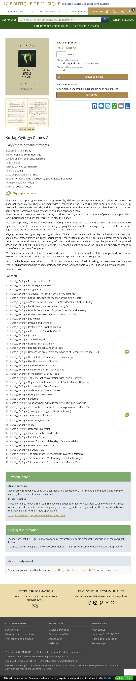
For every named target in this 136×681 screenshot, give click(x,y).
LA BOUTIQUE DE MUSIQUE (32, 3)
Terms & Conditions (26, 660)
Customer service (14, 656)
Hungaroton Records (69, 570)
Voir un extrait (27, 129)
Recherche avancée (122, 19)
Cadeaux (53, 643)
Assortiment (56, 623)
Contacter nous (15, 623)
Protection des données (19, 638)
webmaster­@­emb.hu (67, 660)
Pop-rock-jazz (100, 643)
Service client (12, 629)
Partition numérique (59, 634)
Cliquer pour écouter (24, 193)
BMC (84, 570)
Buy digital (92, 94)
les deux (95, 26)
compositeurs (60, 26)
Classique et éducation (104, 638)
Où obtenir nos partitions (19, 634)
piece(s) (71, 54)
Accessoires (55, 638)
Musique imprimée (58, 629)
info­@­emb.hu (61, 656)
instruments (79, 26)
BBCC (92, 570)
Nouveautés (99, 623)
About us (9, 660)
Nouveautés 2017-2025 (105, 634)
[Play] (8, 193)
